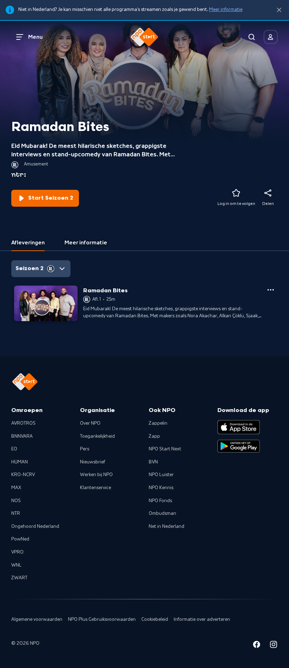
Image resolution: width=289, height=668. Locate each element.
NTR (15, 513)
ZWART (19, 577)
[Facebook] (256, 645)
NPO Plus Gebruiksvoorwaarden (102, 619)
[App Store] (238, 427)
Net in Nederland (166, 526)
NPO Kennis (161, 487)
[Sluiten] (279, 10)
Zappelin (158, 423)
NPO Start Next (165, 449)
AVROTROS (23, 423)
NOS (16, 500)
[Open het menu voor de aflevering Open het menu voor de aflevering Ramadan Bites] (270, 290)
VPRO (17, 552)
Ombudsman (162, 513)
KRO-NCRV (23, 474)
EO (14, 449)
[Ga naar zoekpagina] (252, 37)
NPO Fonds (160, 500)
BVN (153, 462)
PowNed (20, 539)
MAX (16, 487)
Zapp (154, 436)
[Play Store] (238, 446)
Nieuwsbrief (92, 462)
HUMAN (19, 462)
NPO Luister (161, 474)
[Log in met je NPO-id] (271, 37)
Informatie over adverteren (202, 619)
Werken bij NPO (96, 474)
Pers (84, 449)
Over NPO (90, 423)
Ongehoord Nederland (35, 526)
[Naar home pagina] (144, 37)
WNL (16, 565)
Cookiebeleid (154, 619)
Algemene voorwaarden (36, 619)
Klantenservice (95, 487)
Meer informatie (225, 9)
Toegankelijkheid (97, 436)
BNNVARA (22, 436)
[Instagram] (273, 645)
